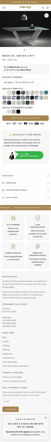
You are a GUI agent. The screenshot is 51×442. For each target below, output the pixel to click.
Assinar (10, 409)
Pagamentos (7, 354)
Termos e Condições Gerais (14, 381)
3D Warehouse (8, 358)
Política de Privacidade (12, 377)
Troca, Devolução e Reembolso (15, 366)
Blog (4, 337)
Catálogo (6, 345)
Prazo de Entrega (9, 362)
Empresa (6, 349)
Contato (5, 341)
